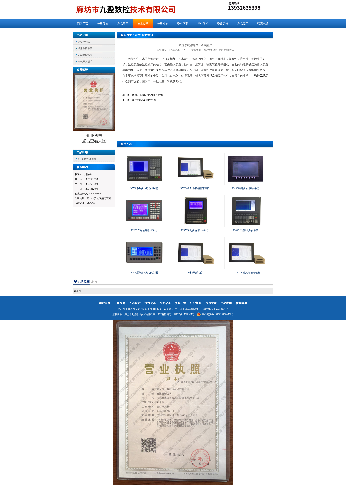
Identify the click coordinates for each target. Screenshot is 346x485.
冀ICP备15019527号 (184, 314)
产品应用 (242, 23)
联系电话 (263, 23)
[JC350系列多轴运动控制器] (195, 225)
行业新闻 (202, 23)
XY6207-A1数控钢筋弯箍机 (245, 272)
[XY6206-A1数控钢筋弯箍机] (195, 183)
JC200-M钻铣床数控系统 (144, 230)
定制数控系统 (85, 55)
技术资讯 (142, 23)
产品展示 (122, 23)
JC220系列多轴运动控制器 (144, 272)
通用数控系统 (85, 48)
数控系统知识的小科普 (144, 99)
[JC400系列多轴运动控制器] (246, 183)
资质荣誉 (222, 23)
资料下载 (182, 23)
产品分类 (82, 35)
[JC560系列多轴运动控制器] (144, 183)
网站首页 (82, 23)
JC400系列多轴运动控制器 (246, 188)
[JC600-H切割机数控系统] (246, 225)
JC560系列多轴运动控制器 (144, 188)
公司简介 (102, 23)
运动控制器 (84, 41)
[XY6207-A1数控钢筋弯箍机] (246, 267)
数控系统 (156, 70)
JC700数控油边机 (87, 159)
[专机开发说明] (195, 267)
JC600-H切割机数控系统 (245, 230)
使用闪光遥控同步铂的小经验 (147, 94)
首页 (137, 35)
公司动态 (162, 23)
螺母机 (77, 291)
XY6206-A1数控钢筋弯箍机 (194, 188)
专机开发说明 (85, 61)
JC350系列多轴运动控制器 (195, 230)
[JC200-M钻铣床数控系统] (144, 225)
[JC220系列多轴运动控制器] (144, 267)
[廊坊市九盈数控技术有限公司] (132, 9)
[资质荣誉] (94, 146)
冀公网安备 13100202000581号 (218, 314)
